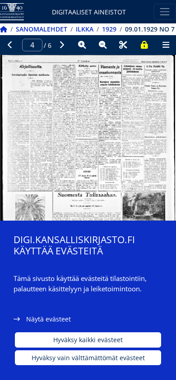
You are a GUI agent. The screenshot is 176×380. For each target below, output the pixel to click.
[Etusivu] (3, 29)
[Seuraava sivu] (62, 45)
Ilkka (84, 29)
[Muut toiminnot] (166, 45)
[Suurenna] (82, 45)
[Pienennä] (103, 45)
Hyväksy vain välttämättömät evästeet (88, 357)
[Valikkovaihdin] (165, 11)
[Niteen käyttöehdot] (144, 45)
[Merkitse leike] (123, 45)
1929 (109, 29)
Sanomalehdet (41, 29)
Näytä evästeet (48, 319)
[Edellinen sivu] (10, 45)
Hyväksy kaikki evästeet (88, 339)
